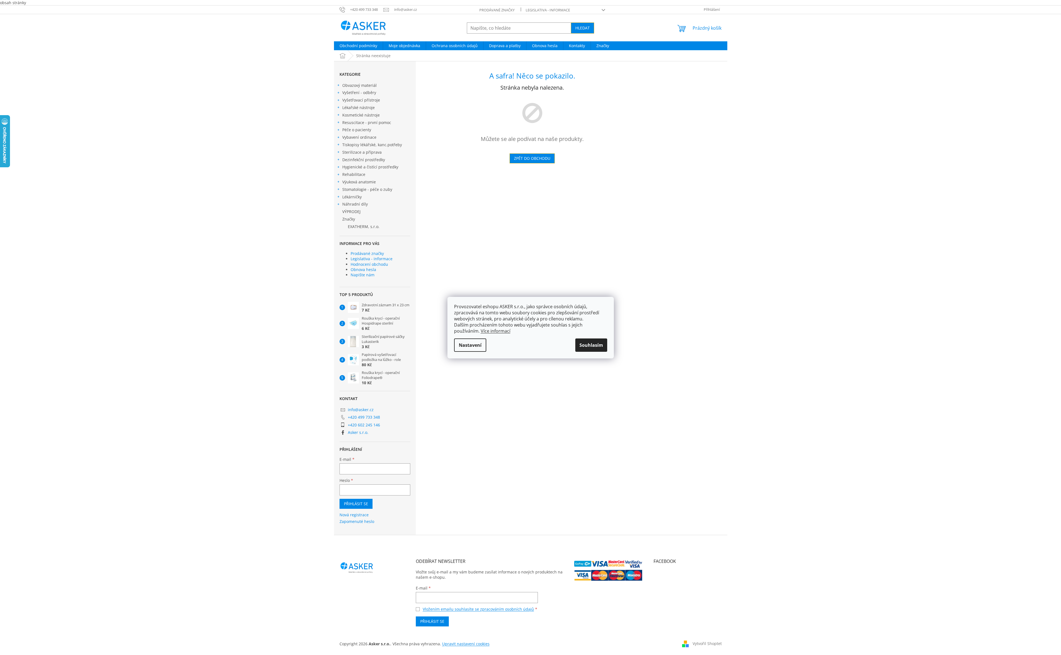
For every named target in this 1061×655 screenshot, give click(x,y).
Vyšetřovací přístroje (361, 100)
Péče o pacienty (356, 129)
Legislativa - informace (548, 9)
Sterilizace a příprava (362, 152)
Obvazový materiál (359, 85)
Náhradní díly (355, 204)
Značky (348, 219)
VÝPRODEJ (351, 211)
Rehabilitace (353, 174)
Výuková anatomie (359, 181)
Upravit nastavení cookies (466, 643)
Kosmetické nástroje (361, 115)
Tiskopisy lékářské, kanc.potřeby (372, 144)
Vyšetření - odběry (359, 92)
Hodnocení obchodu (369, 264)
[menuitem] (358, 45)
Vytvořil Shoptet (707, 643)
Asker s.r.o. (358, 432)
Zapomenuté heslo (357, 521)
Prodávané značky (497, 9)
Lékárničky (352, 196)
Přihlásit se (356, 503)
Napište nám (362, 274)
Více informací (495, 331)
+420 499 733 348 (364, 417)
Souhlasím (591, 345)
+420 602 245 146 (364, 425)
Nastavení (470, 345)
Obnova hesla (363, 269)
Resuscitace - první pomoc (366, 122)
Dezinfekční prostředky (363, 159)
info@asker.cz (361, 409)
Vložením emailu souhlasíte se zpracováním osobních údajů (478, 609)
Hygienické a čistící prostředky (370, 167)
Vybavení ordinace (359, 137)
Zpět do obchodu (532, 158)
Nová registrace (354, 514)
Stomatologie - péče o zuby (367, 189)
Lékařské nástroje (358, 107)
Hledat (582, 28)
